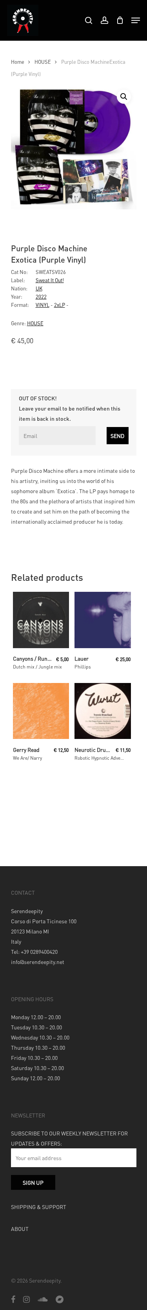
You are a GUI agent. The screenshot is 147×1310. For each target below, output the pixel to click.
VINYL (42, 304)
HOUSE (42, 62)
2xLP (59, 304)
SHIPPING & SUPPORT (38, 1206)
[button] (124, 97)
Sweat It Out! (50, 280)
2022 (41, 296)
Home (17, 62)
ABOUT (20, 1228)
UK (39, 288)
